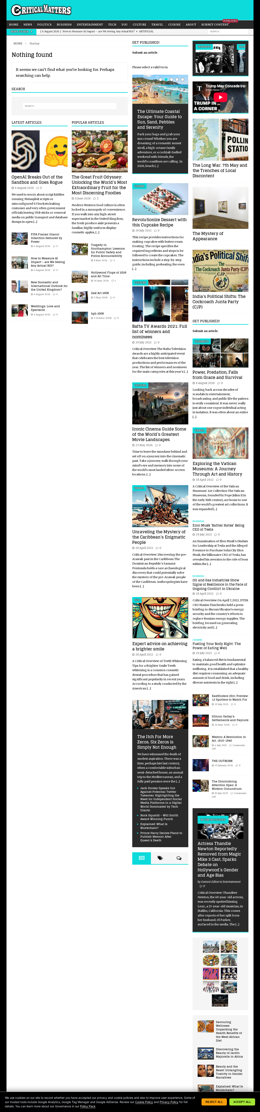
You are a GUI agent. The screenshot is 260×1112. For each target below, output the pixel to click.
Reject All (214, 1101)
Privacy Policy (169, 1102)
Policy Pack (87, 1106)
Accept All (242, 1101)
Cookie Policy (144, 1102)
